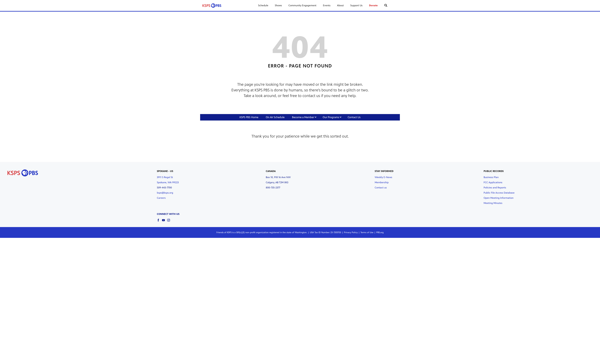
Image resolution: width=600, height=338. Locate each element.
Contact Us (354, 117)
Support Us (356, 5)
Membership (382, 182)
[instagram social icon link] (169, 222)
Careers (161, 197)
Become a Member (303, 117)
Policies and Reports (495, 187)
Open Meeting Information (498, 197)
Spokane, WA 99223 (168, 182)
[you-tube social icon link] (164, 222)
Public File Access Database (499, 192)
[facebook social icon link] (159, 222)
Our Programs (331, 117)
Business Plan (491, 177)
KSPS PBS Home (249, 117)
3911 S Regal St (165, 177)
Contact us (381, 187)
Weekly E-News (383, 177)
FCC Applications (493, 182)
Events (326, 5)
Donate (373, 5)
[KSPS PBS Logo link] (212, 5)
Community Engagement (302, 5)
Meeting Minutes (493, 203)
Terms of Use (366, 232)
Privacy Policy (351, 232)
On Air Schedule (275, 117)
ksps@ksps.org (165, 192)
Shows (278, 5)
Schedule (263, 5)
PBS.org (380, 232)
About (340, 5)
